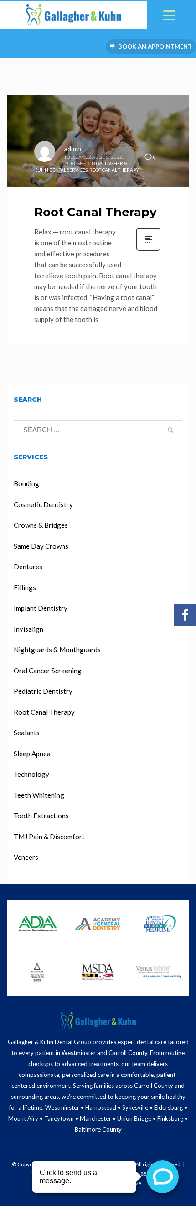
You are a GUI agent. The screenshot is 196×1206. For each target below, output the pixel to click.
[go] (170, 430)
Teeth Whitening (39, 795)
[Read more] (148, 250)
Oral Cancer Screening (48, 670)
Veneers (26, 857)
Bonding (26, 483)
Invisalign (28, 629)
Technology (31, 774)
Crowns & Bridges (41, 525)
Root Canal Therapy (114, 169)
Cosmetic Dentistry (43, 504)
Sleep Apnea (32, 753)
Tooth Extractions (41, 815)
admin (72, 148)
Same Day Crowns (41, 546)
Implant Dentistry (40, 608)
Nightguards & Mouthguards (57, 649)
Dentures (28, 566)
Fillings (25, 587)
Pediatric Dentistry (43, 691)
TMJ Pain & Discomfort (49, 836)
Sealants (27, 732)
